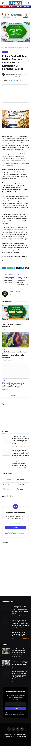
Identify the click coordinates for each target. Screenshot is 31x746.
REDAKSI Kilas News (20, 734)
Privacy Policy (16, 533)
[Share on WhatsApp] (11, 80)
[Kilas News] (15, 3)
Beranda (4, 47)
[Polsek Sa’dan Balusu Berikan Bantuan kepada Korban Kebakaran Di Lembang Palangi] (15, 93)
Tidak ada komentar (9, 76)
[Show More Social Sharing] (20, 80)
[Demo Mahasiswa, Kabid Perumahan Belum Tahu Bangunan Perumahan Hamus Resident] (6, 651)
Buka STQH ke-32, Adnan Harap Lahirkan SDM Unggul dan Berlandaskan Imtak (22, 280)
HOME (5, 7)
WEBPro (22, 741)
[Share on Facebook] (9, 80)
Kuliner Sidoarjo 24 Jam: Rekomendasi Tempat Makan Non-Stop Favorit (19, 463)
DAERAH (5, 52)
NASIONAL (12, 7)
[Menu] (3, 3)
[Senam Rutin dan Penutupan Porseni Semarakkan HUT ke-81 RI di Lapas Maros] (6, 663)
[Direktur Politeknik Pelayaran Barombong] (15, 312)
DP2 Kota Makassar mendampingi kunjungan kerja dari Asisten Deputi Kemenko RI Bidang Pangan (14, 385)
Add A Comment (15, 395)
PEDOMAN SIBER (8, 734)
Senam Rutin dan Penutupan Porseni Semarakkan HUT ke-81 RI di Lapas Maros (20, 662)
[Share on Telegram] (17, 80)
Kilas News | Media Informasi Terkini (15, 736)
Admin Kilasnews (11, 74)
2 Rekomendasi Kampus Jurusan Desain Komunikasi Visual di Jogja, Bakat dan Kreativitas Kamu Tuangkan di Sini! (20, 440)
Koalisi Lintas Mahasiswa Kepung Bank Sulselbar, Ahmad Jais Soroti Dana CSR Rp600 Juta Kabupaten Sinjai (20, 675)
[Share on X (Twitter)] (14, 80)
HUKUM (26, 7)
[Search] (28, 3)
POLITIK (19, 7)
